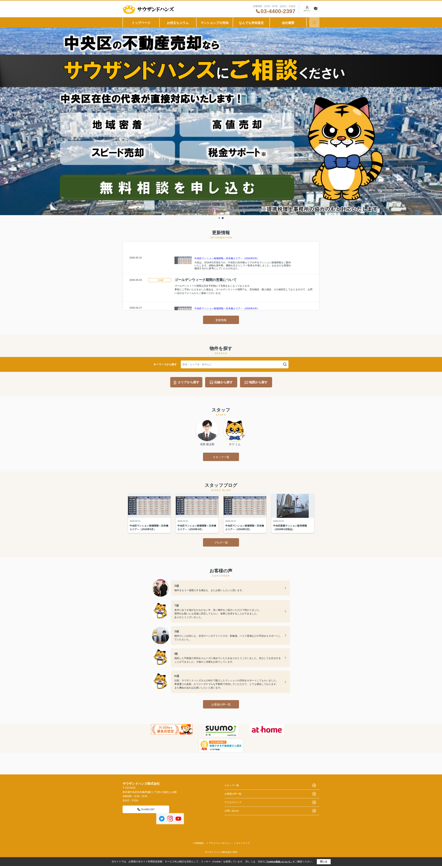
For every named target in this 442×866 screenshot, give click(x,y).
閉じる (323, 861)
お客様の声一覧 (221, 704)
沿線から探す (223, 382)
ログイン (307, 11)
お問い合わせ (231, 810)
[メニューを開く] (314, 22)
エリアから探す (188, 382)
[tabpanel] (221, 121)
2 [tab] (223, 218)
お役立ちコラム (178, 23)
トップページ (141, 23)
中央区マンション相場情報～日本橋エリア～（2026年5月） (226, 258)
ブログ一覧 (221, 542)
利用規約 (199, 843)
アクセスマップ (232, 802)
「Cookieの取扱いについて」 (278, 861)
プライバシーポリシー (220, 843)
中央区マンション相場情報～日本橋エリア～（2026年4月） (226, 308)
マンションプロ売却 (215, 23)
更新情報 (221, 320)
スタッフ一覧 (221, 457)
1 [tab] (219, 218)
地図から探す (258, 382)
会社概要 (288, 23)
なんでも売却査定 (251, 23)
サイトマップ (243, 843)
